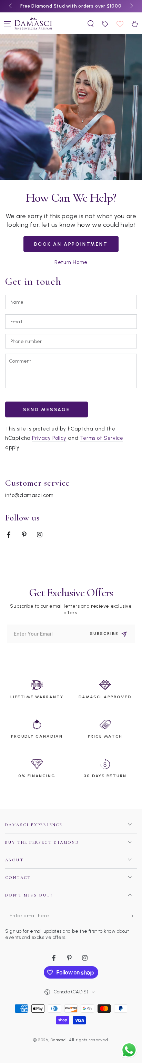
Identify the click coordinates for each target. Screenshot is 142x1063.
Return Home (71, 262)
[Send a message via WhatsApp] (129, 1050)
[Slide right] (131, 6)
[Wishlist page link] (119, 23)
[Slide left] (11, 6)
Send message (46, 410)
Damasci (58, 1039)
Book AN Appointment (71, 244)
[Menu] (7, 24)
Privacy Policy (49, 438)
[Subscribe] (133, 916)
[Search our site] (90, 24)
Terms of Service (101, 438)
